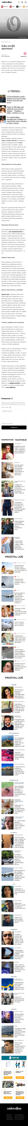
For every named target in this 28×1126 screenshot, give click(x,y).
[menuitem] (22, 2)
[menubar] (22, 2)
